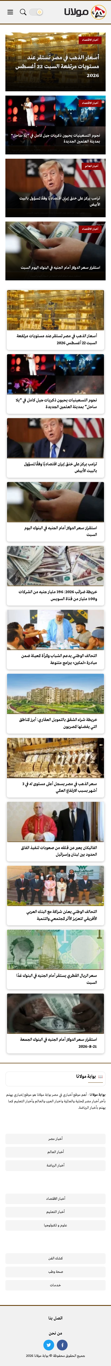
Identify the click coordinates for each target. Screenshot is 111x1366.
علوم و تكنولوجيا (55, 1225)
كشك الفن (55, 1258)
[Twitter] (48, 1345)
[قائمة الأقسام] (10, 12)
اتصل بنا (55, 1318)
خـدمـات (55, 1285)
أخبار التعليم (55, 1212)
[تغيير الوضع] (36, 12)
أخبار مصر (55, 1139)
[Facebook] (62, 1345)
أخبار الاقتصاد (55, 1199)
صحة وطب (55, 1272)
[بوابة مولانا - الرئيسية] (85, 12)
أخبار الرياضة (55, 1165)
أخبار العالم (55, 1152)
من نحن (55, 1333)
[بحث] (23, 12)
